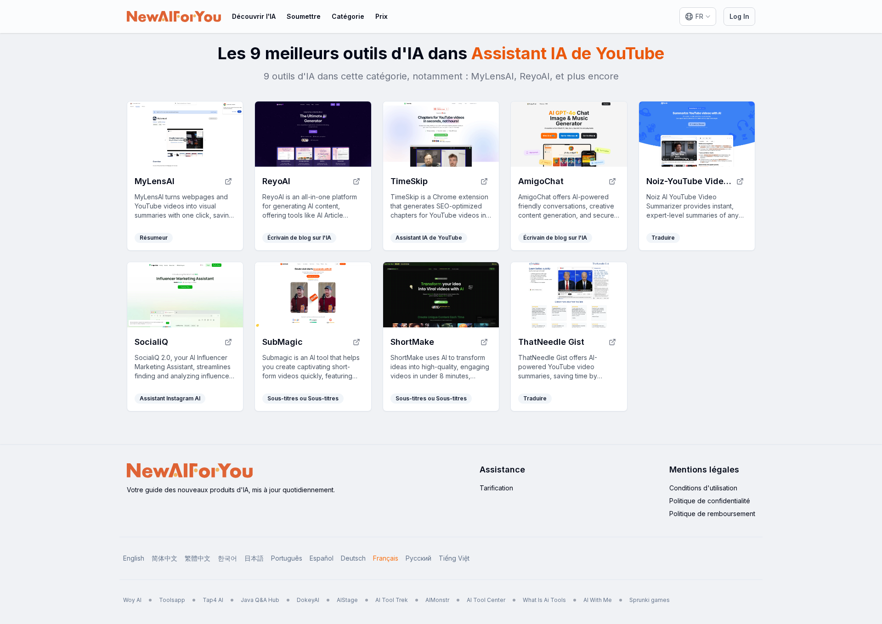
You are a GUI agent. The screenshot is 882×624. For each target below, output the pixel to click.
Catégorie (348, 16)
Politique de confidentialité (709, 501)
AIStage (347, 599)
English (133, 558)
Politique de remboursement (712, 513)
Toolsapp (172, 599)
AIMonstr (437, 599)
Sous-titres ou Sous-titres (303, 398)
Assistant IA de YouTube (429, 237)
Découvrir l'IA (254, 16)
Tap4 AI (213, 599)
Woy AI (132, 599)
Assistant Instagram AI (170, 398)
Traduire (663, 237)
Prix (381, 16)
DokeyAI (308, 599)
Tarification (496, 488)
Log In (739, 16)
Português (286, 558)
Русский (418, 558)
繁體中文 (197, 558)
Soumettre (304, 16)
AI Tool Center (486, 599)
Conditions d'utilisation (703, 488)
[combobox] (697, 16)
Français (385, 558)
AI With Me (597, 599)
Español (322, 558)
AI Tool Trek (391, 599)
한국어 (227, 558)
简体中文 (164, 558)
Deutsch (353, 558)
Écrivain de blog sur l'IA (299, 237)
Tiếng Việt (454, 558)
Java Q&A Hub (260, 599)
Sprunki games (649, 599)
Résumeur (154, 237)
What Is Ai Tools (544, 599)
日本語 (254, 558)
